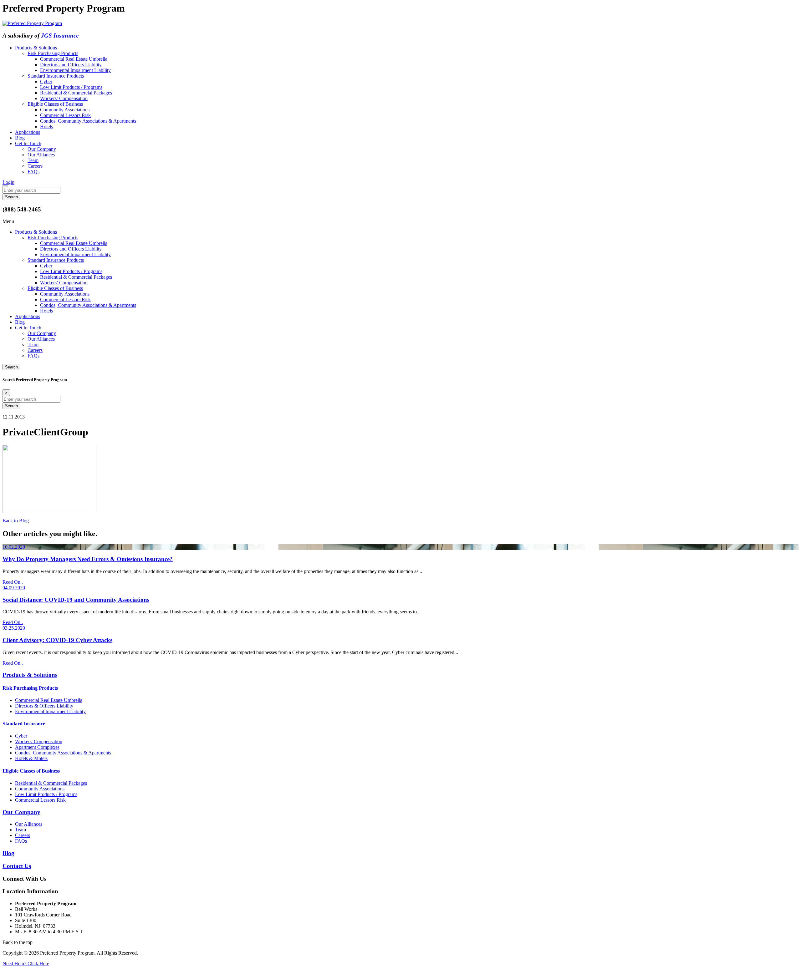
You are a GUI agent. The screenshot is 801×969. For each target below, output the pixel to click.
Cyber (46, 81)
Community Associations (64, 109)
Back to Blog (16, 520)
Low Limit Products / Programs (71, 87)
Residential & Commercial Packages (76, 92)
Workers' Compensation (38, 741)
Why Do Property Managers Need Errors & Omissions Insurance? (88, 559)
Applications (27, 132)
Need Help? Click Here (26, 963)
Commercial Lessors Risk (65, 115)
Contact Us (17, 866)
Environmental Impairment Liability (75, 70)
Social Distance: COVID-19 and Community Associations (76, 599)
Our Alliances (41, 154)
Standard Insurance (24, 723)
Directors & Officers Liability (44, 705)
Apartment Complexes (37, 747)
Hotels (46, 126)
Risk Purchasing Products (53, 53)
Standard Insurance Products (56, 76)
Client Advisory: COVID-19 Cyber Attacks (57, 640)
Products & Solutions (36, 47)
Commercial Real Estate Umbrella (73, 59)
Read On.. (13, 582)
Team (33, 160)
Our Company (42, 149)
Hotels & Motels (31, 758)
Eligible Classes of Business (55, 104)
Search (11, 367)
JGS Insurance (60, 35)
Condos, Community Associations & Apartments (88, 121)
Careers (35, 166)
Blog (20, 137)
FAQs (33, 171)
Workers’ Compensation (64, 98)
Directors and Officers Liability (71, 64)
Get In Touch (28, 143)
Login (8, 182)
